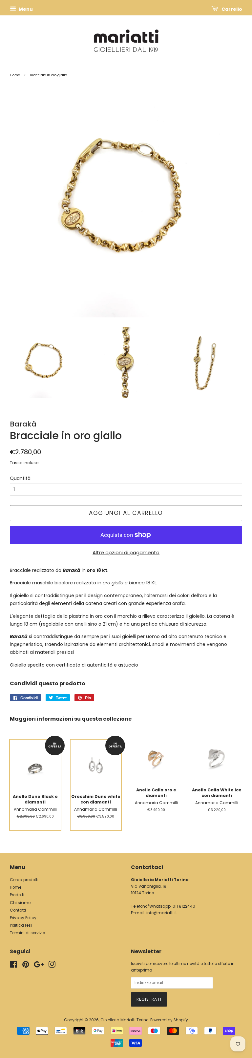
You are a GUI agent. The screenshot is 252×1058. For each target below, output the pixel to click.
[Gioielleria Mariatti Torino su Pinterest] (25, 966)
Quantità (20, 478)
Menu (25, 9)
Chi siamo (20, 902)
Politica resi (21, 925)
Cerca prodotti (24, 879)
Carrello (231, 9)
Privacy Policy (23, 917)
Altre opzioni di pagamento (126, 552)
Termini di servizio (27, 932)
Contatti (18, 910)
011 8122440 (184, 906)
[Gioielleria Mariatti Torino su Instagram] (51, 966)
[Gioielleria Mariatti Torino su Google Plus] (39, 966)
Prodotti (17, 894)
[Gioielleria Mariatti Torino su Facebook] (13, 966)
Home (15, 75)
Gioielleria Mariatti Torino (124, 1020)
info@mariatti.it (161, 913)
